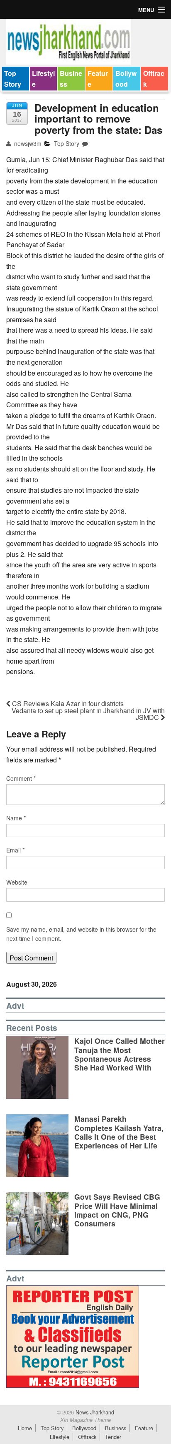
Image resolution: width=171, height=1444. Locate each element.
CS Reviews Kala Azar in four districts (67, 703)
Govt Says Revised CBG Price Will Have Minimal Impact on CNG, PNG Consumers (117, 1209)
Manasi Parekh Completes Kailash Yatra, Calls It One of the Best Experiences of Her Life (119, 1131)
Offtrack (153, 78)
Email (15, 850)
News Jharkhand (94, 1412)
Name (16, 818)
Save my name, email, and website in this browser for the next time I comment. (81, 934)
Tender (113, 1437)
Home (25, 1428)
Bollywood (126, 78)
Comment (21, 778)
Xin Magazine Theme (85, 1420)
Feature (98, 78)
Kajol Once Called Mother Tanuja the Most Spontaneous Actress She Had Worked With (119, 1053)
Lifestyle (43, 78)
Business (71, 78)
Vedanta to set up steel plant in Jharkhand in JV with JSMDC (88, 714)
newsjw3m (27, 143)
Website (16, 882)
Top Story (12, 78)
